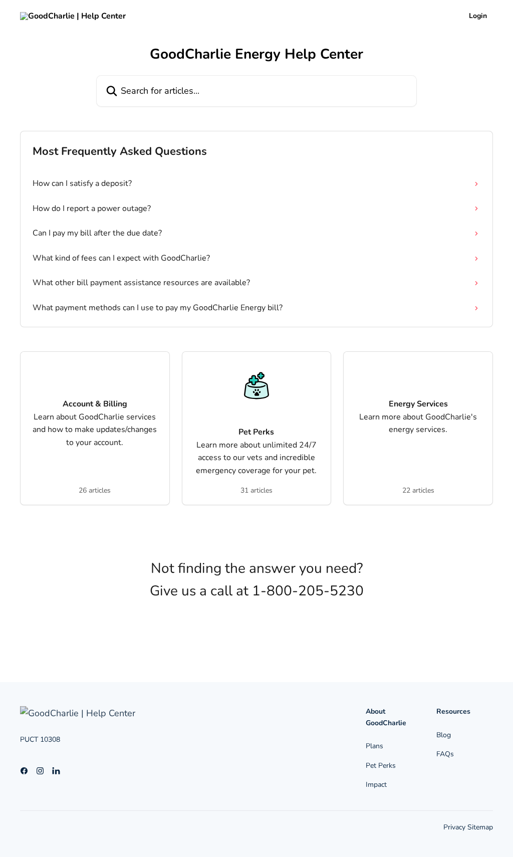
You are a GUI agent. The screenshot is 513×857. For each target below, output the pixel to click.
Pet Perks (381, 765)
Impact (376, 784)
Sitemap (480, 827)
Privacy (455, 827)
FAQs (445, 754)
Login (478, 16)
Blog (443, 735)
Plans (374, 746)
